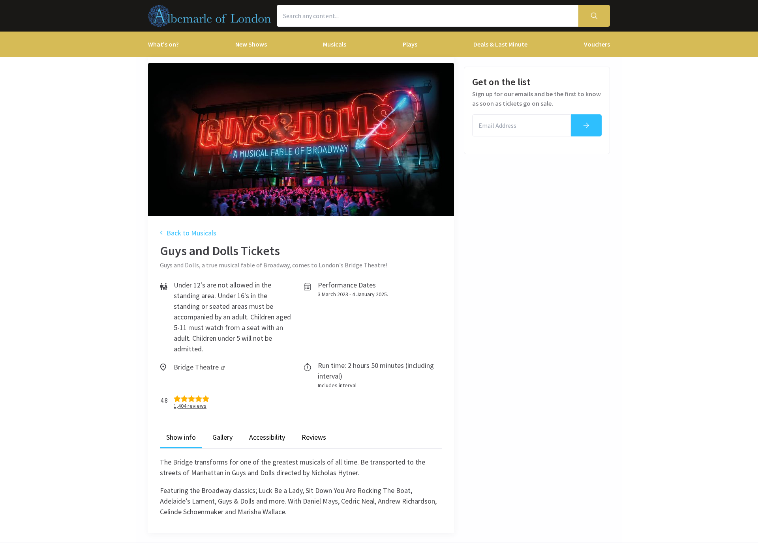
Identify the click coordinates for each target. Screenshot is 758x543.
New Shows (251, 44)
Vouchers (597, 44)
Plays (410, 44)
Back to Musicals (191, 232)
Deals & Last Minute (500, 44)
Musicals (334, 44)
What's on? (163, 44)
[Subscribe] (586, 125)
